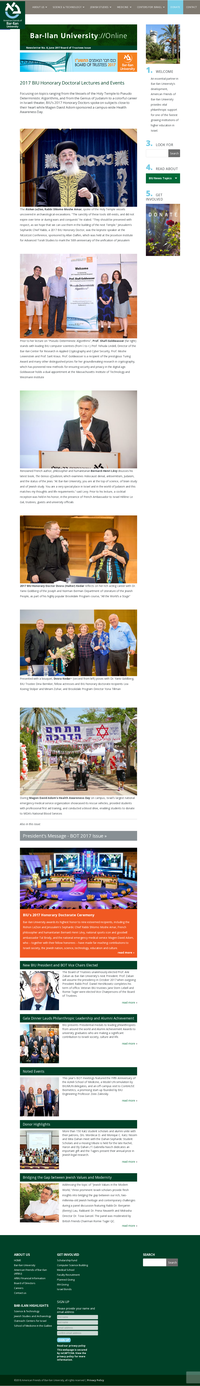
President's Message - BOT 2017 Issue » (65, 836)
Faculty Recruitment (68, 1274)
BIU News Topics (161, 179)
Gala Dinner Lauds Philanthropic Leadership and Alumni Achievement (78, 1018)
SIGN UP (63, 1302)
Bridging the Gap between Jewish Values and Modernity (67, 1177)
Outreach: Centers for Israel (30, 1321)
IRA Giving (63, 1284)
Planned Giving (66, 1279)
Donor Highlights (36, 1124)
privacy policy (77, 1345)
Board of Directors (24, 1283)
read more (125, 952)
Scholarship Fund (67, 1260)
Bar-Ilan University (24, 1265)
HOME (17, 1260)
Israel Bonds (64, 1289)
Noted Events (33, 1071)
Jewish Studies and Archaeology (32, 1316)
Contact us (20, 1293)
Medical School (65, 1270)
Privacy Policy (95, 1380)
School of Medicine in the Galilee (33, 1325)
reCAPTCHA (67, 1353)
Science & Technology (26, 1311)
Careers (18, 1288)
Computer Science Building (72, 1265)
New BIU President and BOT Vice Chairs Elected (60, 965)
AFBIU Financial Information (30, 1278)
